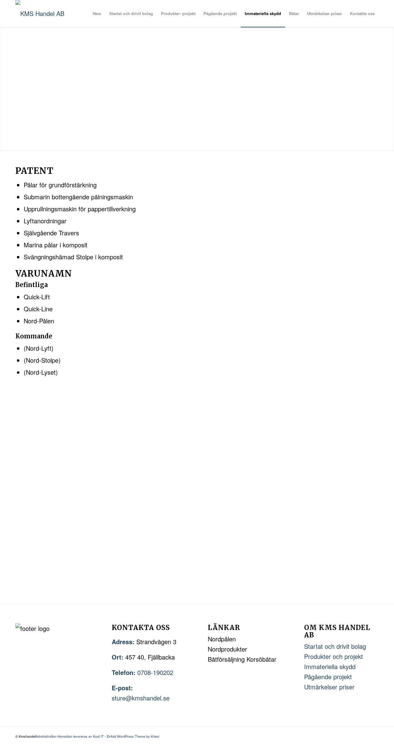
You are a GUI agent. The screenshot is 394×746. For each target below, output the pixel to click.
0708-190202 (155, 672)
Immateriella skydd (330, 666)
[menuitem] (97, 13)
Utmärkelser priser (329, 686)
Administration (46, 736)
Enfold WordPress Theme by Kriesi (133, 736)
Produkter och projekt (333, 656)
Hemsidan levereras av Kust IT (80, 736)
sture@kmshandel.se (141, 697)
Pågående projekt (328, 676)
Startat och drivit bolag (335, 646)
